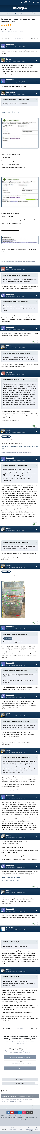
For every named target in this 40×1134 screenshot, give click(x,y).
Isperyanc (9, 927)
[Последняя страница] (37, 38)
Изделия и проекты (18, 31)
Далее (33, 38)
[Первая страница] (2, 38)
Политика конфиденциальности (28, 1115)
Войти (20, 1068)
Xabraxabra (10, 92)
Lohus (8, 59)
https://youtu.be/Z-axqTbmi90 (10, 880)
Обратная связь (5, 1117)
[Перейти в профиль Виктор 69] (3, 46)
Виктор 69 (8, 30)
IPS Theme (4, 1115)
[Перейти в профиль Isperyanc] (3, 929)
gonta (8, 345)
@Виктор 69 (6, 436)
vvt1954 (9, 267)
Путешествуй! (33, 1117)
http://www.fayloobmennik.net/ (10, 112)
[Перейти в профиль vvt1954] (3, 269)
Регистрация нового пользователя (20, 1057)
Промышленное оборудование (19, 1117)
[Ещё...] (36, 46)
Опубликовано (15, 46)
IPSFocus (11, 1115)
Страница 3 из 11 (20, 38)
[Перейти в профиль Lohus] (3, 60)
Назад (7, 38)
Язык (16, 1115)
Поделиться (20, 1079)
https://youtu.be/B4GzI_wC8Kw (11, 877)
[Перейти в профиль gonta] (3, 347)
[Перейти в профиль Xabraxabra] (3, 93)
